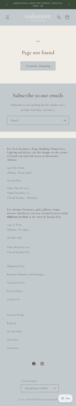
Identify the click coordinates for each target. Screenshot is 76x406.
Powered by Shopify (48, 399)
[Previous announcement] (7, 4)
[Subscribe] (65, 120)
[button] (7, 17)
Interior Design (15, 314)
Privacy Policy (15, 290)
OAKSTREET (32, 399)
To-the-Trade (14, 331)
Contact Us (13, 299)
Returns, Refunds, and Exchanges (25, 274)
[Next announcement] (69, 4)
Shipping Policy (16, 266)
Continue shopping (38, 66)
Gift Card (12, 339)
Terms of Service (16, 282)
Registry (11, 323)
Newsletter (13, 348)
